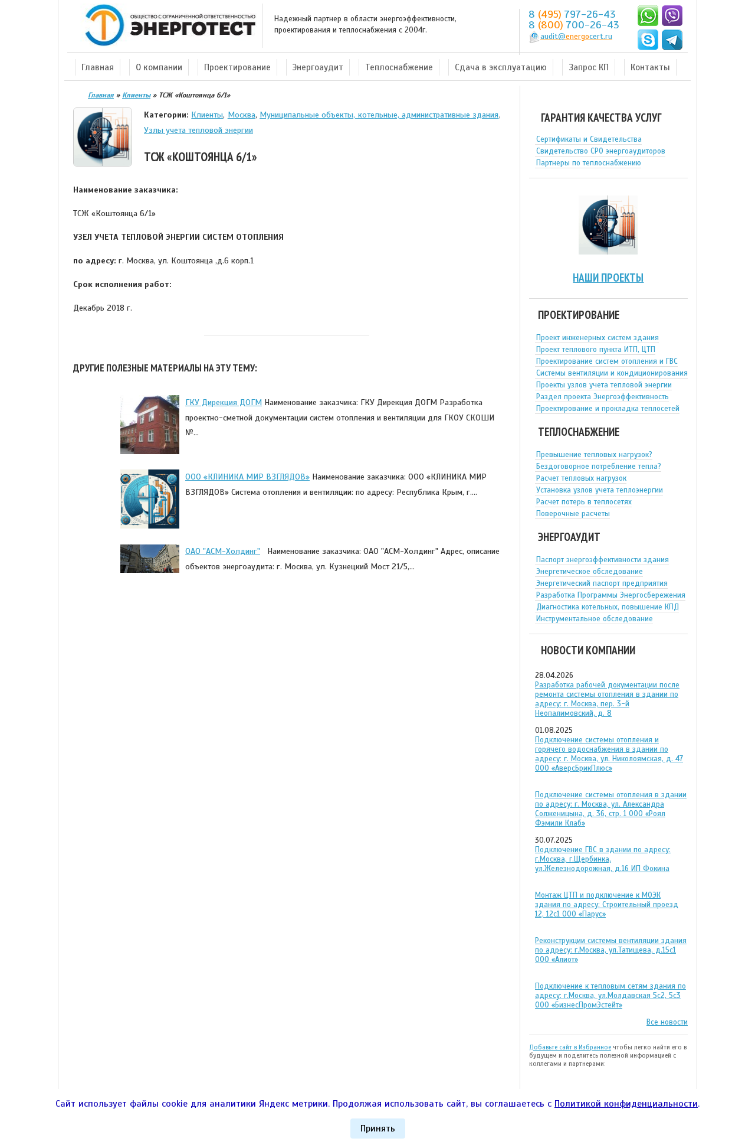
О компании (159, 67)
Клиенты (207, 114)
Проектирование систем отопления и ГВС (607, 361)
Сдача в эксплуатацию (501, 67)
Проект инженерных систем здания (597, 338)
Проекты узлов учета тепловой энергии (604, 385)
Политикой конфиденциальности (626, 1104)
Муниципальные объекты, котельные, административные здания (379, 114)
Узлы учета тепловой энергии (198, 130)
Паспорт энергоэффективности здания (602, 560)
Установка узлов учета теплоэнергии (599, 490)
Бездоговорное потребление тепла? (598, 466)
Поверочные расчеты (573, 513)
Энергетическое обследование (589, 571)
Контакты (650, 67)
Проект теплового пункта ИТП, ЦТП (595, 349)
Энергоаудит (318, 67)
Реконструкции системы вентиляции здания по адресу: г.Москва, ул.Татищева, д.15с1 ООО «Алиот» (611, 950)
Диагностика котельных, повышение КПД (607, 607)
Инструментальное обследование (594, 619)
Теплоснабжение (399, 67)
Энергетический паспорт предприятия (602, 583)
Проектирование (237, 67)
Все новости (667, 1022)
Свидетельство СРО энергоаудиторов (600, 151)
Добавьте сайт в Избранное (570, 1047)
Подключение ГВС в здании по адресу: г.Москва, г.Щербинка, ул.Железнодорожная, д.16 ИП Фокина (603, 859)
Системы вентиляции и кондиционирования (612, 373)
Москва (241, 114)
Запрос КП (589, 67)
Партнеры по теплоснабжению (588, 163)
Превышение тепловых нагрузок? (594, 454)
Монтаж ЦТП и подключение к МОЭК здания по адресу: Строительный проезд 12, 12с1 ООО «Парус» (606, 905)
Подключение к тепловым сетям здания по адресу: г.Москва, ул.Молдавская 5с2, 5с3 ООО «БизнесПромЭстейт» (610, 995)
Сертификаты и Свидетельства (589, 139)
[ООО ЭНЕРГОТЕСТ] (166, 26)
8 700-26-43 (573, 24)
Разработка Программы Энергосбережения (610, 595)
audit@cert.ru (576, 36)
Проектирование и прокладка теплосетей (608, 408)
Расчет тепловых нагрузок (581, 478)
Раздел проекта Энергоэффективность (602, 397)
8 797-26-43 (572, 14)
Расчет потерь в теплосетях (584, 502)
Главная (97, 67)
